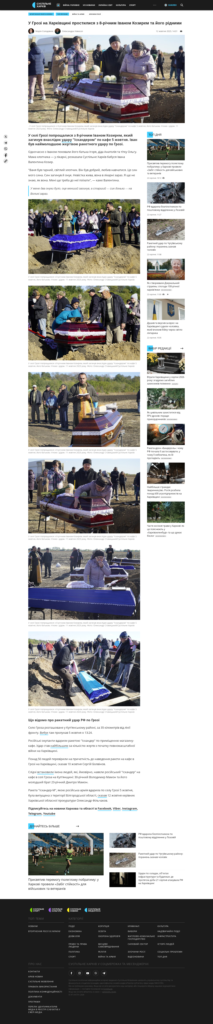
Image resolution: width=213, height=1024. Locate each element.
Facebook (104, 808)
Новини (33, 926)
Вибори (132, 931)
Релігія (102, 951)
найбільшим (59, 746)
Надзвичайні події (169, 931)
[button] (5, 136)
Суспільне (107, 989)
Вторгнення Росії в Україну (41, 14)
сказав (102, 795)
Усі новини (89, 5)
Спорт (132, 5)
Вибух (44, 733)
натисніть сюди (109, 991)
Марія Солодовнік (44, 31)
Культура (121, 5)
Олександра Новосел (72, 31)
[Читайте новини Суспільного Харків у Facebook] (71, 973)
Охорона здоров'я (109, 936)
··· (154, 5)
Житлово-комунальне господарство (141, 937)
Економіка (75, 931)
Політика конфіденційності (45, 991)
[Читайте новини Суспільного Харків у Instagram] (79, 973)
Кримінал (133, 926)
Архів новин (35, 976)
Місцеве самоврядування (108, 945)
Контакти (34, 971)
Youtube (49, 814)
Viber (117, 808)
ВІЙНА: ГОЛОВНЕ (71, 5)
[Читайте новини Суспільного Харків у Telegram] (104, 973)
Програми (34, 1001)
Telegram (35, 814)
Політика (74, 951)
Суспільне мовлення (41, 981)
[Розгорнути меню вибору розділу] (58, 5)
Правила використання (42, 986)
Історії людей (166, 944)
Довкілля (74, 936)
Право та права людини (78, 945)
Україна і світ (105, 5)
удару (67, 139)
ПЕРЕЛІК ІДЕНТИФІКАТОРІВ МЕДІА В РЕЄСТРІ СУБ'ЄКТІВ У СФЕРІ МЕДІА (44, 1009)
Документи (35, 996)
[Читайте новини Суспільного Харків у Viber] (96, 973)
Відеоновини (136, 956)
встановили (45, 772)
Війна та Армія (78, 14)
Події (72, 926)
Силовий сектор (138, 944)
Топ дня (162, 956)
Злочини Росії (95, 14)
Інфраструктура (167, 936)
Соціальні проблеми (170, 951)
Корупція (103, 926)
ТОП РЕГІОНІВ (62, 14)
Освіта (102, 931)
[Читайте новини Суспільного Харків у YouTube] (88, 973)
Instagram (129, 808)
